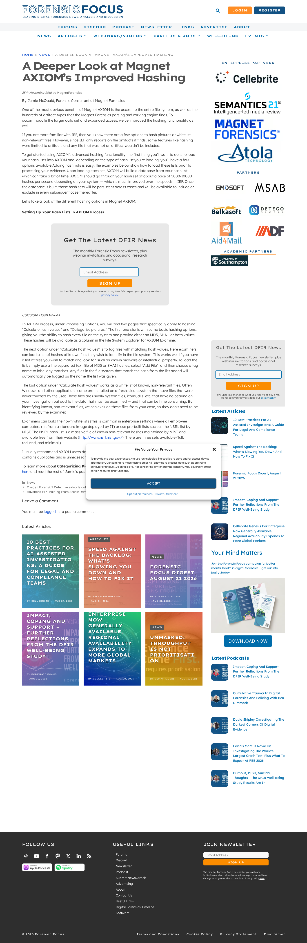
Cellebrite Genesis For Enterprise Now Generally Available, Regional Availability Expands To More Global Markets (110, 631)
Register (269, 10)
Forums (67, 27)
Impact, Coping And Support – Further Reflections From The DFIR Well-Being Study (50, 635)
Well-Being (223, 36)
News (44, 36)
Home (27, 54)
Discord (94, 27)
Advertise (213, 27)
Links (186, 27)
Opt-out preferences (140, 493)
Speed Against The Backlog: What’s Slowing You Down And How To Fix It (112, 563)
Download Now (248, 641)
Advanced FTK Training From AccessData (57, 492)
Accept (153, 483)
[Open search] (217, 10)
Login (239, 10)
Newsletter (156, 27)
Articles (99, 539)
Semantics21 (164, 678)
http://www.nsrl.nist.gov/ (100, 437)
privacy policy (109, 295)
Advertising (124, 884)
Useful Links (125, 901)
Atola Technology (107, 596)
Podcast (123, 27)
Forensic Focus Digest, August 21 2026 (173, 572)
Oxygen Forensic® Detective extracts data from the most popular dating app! (82, 487)
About (242, 27)
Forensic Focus (167, 596)
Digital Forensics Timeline (135, 907)
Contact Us (124, 895)
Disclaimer (274, 934)
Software (122, 913)
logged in (52, 511)
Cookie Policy (199, 934)
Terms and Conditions (157, 934)
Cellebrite (40, 601)
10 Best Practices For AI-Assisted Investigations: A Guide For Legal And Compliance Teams (50, 562)
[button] (214, 449)
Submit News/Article (131, 878)
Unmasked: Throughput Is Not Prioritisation (172, 649)
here (25, 471)
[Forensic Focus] (72, 17)
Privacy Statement (166, 493)
